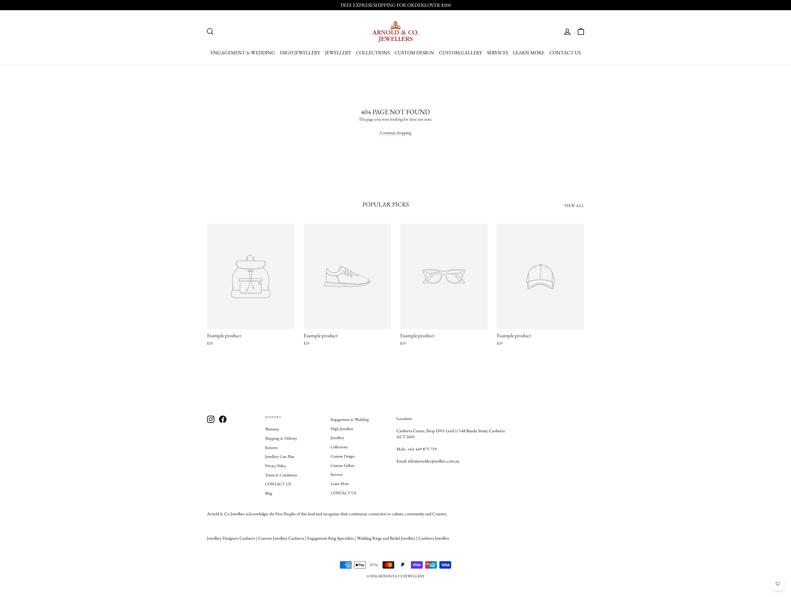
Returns (271, 447)
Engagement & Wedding (242, 52)
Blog (268, 493)
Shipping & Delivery (281, 438)
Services (497, 52)
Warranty (272, 429)
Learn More (528, 52)
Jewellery (338, 52)
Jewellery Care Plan (279, 456)
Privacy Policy (275, 465)
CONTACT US (565, 52)
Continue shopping (395, 132)
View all (574, 205)
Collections (373, 52)
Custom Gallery (460, 52)
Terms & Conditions (281, 475)
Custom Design (414, 52)
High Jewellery (300, 52)
